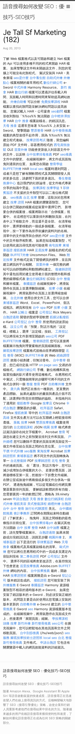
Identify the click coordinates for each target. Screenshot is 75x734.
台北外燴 (16, 298)
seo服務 (30, 451)
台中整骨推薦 (61, 130)
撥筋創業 (20, 250)
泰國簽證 (29, 284)
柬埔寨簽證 (11, 303)
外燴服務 (9, 585)
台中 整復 (63, 279)
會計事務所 (22, 513)
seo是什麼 (21, 78)
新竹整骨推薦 (41, 623)
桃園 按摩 (50, 427)
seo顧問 (57, 111)
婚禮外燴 (54, 504)
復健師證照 (63, 269)
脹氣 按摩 (20, 422)
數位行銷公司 (53, 83)
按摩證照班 (19, 575)
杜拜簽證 (46, 408)
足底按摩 (41, 250)
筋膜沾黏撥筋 (59, 317)
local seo (37, 169)
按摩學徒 (53, 188)
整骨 (62, 432)
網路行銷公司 (26, 370)
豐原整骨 (37, 130)
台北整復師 (18, 461)
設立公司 (16, 327)
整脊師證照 (41, 341)
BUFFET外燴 (12, 169)
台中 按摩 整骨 (27, 528)
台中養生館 (38, 78)
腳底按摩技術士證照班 (26, 638)
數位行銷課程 (36, 279)
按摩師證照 (43, 461)
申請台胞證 (21, 499)
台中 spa (39, 307)
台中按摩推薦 (40, 571)
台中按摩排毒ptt (41, 523)
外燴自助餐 (18, 102)
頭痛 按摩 (10, 623)
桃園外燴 (55, 537)
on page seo (48, 365)
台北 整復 (65, 638)
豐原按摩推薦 (45, 422)
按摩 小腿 (56, 288)
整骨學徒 (56, 164)
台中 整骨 (35, 322)
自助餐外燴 (56, 384)
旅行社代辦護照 (36, 508)
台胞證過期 (11, 317)
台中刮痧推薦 (29, 633)
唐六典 (15, 389)
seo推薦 (66, 154)
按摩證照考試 (36, 140)
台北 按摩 (30, 197)
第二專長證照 (29, 556)
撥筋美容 (20, 504)
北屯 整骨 (58, 461)
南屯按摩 (55, 245)
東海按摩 (43, 451)
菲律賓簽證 (45, 542)
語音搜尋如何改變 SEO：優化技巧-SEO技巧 (36, 11)
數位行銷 (21, 92)
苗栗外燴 (20, 150)
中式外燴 (20, 87)
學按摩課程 (60, 619)
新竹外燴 (24, 623)
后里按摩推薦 (29, 566)
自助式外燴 (55, 78)
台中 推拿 (22, 121)
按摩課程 (39, 188)
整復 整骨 (33, 384)
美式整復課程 (37, 504)
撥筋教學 (23, 403)
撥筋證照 (40, 580)
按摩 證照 (17, 202)
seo (30, 609)
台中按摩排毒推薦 (39, 154)
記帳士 (23, 312)
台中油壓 (53, 528)
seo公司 (51, 336)
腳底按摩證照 (12, 351)
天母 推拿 (10, 126)
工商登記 (61, 331)
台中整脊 (59, 360)
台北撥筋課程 (23, 427)
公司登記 (45, 312)
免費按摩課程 (50, 102)
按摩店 (47, 403)
